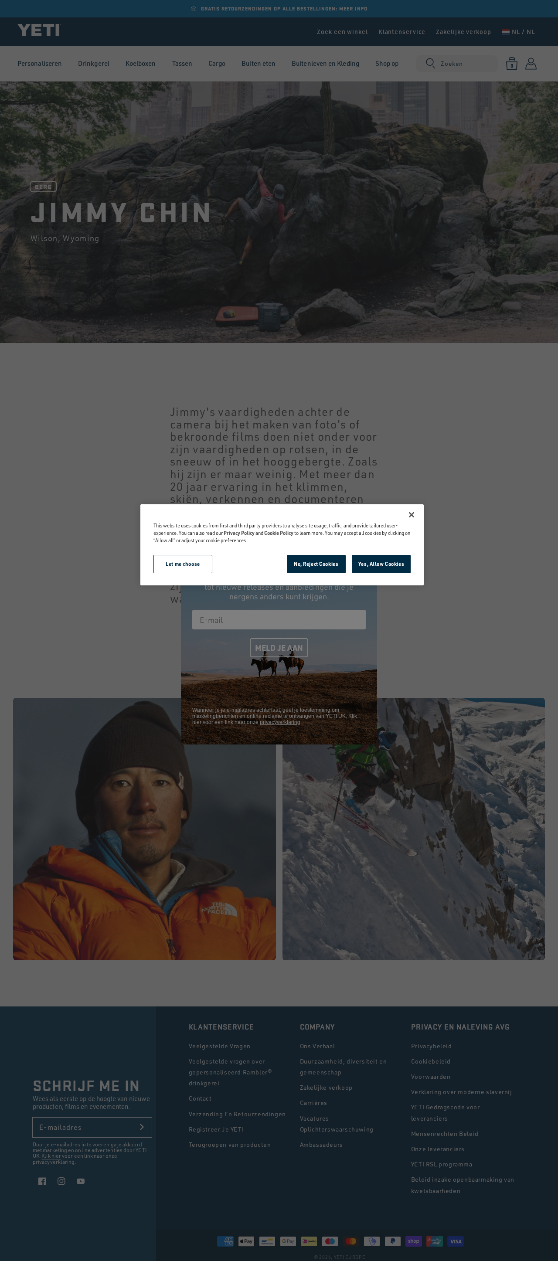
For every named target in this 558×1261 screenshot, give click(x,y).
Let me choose (183, 564)
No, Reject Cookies (316, 564)
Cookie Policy (278, 533)
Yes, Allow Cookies (381, 564)
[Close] (411, 514)
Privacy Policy (239, 533)
